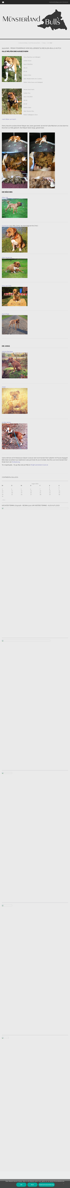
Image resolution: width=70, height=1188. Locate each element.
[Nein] (63, 1183)
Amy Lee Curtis (6, 286)
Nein (32, 1185)
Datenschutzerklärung (46, 1185)
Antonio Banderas (7, 351)
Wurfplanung (16, 462)
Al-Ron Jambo (6, 422)
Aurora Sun (5, 226)
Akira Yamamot (6, 257)
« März (3, 500)
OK (21, 1185)
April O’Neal (5, 314)
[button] (35, 36)
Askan (4, 387)
